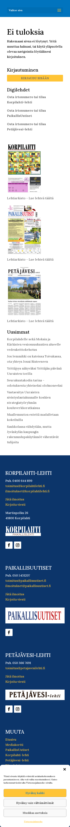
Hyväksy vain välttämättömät (35, 803)
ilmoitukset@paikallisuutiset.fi (28, 586)
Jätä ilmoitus (14, 499)
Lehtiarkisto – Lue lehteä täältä (30, 198)
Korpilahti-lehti (17, 755)
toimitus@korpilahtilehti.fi (25, 486)
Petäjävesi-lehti (17, 760)
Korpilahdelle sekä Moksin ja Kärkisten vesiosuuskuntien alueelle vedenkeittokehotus (34, 344)
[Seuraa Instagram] (17, 545)
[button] (64, 769)
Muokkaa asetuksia (35, 813)
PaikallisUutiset (17, 750)
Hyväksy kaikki (35, 793)
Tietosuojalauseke (33, 821)
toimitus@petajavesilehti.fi (25, 668)
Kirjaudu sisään (35, 78)
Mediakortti (14, 745)
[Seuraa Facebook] (9, 545)
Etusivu (10, 740)
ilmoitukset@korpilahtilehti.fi (27, 491)
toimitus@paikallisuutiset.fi (25, 581)
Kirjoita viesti (15, 505)
